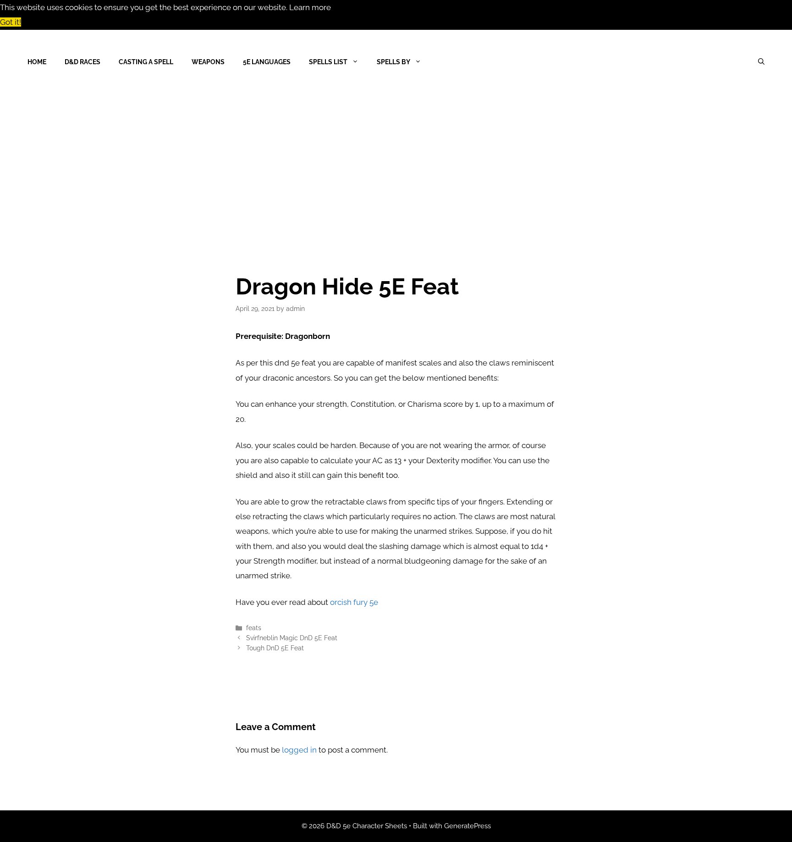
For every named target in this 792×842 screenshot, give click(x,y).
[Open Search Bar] (761, 62)
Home (37, 62)
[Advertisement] (396, 163)
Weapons (208, 62)
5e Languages (267, 62)
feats (253, 628)
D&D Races (82, 62)
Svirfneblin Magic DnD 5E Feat (291, 638)
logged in (299, 749)
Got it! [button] (10, 22)
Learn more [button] (310, 7)
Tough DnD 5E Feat (275, 648)
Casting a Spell (146, 62)
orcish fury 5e (354, 602)
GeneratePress (467, 826)
